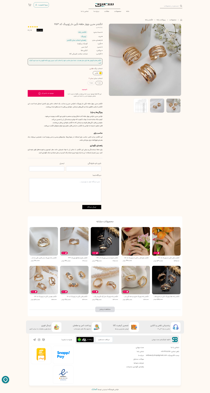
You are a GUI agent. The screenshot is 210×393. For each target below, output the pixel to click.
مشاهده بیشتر (105, 309)
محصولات (172, 20)
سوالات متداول (138, 359)
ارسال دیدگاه (91, 207)
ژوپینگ (83, 36)
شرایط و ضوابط (139, 363)
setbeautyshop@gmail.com (156, 355)
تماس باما (140, 351)
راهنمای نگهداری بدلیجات (135, 367)
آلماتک (94, 389)
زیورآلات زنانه (161, 20)
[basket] (30, 4)
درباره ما (141, 355)
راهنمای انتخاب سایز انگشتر (76, 40)
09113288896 (165, 351)
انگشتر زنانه (149, 20)
